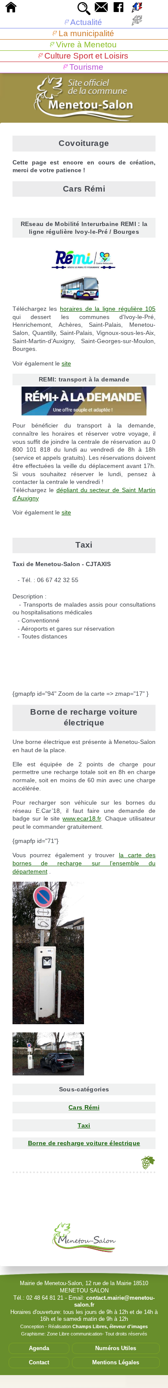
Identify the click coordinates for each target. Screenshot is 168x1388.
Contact (39, 1362)
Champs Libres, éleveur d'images (110, 1326)
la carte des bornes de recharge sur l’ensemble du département (84, 863)
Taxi (84, 1125)
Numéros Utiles (115, 1348)
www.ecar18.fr (81, 818)
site (66, 363)
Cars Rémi (84, 1107)
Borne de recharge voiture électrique (84, 1143)
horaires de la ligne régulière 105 (108, 308)
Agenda (39, 1348)
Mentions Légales (115, 1362)
